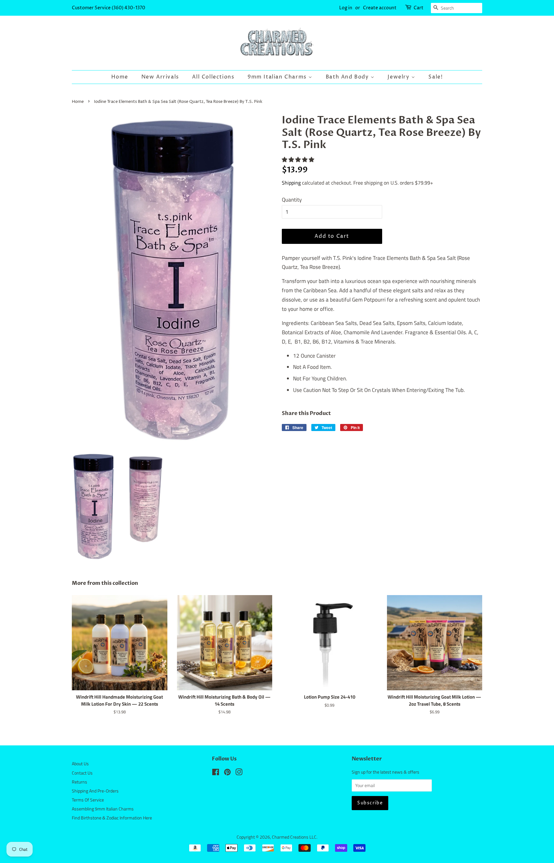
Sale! (435, 76)
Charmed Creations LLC (294, 837)
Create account (380, 8)
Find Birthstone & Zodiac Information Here (112, 817)
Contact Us (82, 772)
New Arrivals (160, 76)
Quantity (292, 199)
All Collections (213, 76)
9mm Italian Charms (278, 76)
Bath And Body (348, 76)
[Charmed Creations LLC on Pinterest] (227, 773)
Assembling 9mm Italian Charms (103, 808)
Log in (345, 8)
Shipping (291, 183)
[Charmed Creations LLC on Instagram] (238, 773)
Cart (419, 8)
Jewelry (399, 76)
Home (119, 76)
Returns (79, 781)
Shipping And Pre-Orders (95, 790)
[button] (298, 159)
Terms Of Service (88, 799)
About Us (80, 763)
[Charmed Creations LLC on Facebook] (215, 773)
